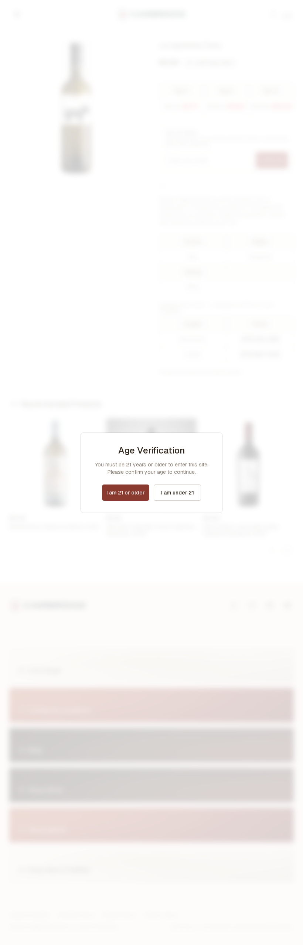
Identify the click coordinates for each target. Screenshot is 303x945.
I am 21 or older (125, 492)
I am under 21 (177, 492)
